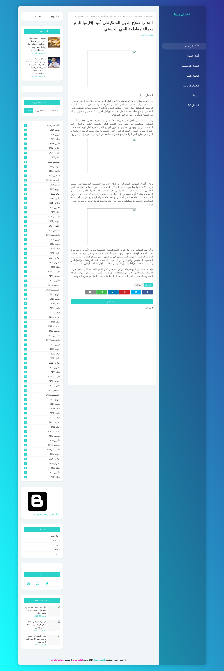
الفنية (57, 549)
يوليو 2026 (42, 130)
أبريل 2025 (42, 198)
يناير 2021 (42, 427)
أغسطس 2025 (42, 180)
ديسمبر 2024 (42, 217)
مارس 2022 (42, 363)
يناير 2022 (42, 372)
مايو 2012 (42, 477)
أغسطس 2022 (42, 340)
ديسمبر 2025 (42, 162)
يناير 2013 (42, 468)
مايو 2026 (42, 139)
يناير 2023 (42, 322)
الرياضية (56, 545)
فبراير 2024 (42, 262)
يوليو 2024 (42, 239)
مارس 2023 (42, 313)
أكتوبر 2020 (42, 440)
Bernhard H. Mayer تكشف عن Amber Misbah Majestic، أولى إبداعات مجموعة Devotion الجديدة (36, 44)
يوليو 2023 (42, 294)
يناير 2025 (42, 212)
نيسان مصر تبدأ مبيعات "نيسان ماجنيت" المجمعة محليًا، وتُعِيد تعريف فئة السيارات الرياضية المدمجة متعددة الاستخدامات (35, 66)
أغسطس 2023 (42, 290)
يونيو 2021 (42, 404)
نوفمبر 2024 (42, 221)
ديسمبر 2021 (42, 376)
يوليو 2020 (42, 454)
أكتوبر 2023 (42, 281)
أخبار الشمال (54, 536)
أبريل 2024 (42, 253)
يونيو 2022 (42, 349)
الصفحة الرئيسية (146, 16)
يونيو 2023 (42, 299)
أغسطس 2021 (42, 395)
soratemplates (57, 660)
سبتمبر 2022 (42, 335)
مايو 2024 (42, 249)
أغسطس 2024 (42, 235)
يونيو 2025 (42, 189)
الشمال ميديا (182, 14)
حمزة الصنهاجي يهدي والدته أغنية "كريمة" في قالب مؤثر (36, 639)
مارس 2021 (42, 418)
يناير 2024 (42, 267)
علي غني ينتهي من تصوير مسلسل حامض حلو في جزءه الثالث (35, 610)
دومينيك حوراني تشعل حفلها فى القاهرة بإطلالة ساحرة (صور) (35, 624)
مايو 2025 (42, 194)
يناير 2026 (42, 157)
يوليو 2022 (42, 344)
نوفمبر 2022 (42, 331)
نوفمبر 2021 (42, 381)
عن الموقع (55, 16)
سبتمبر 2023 (42, 285)
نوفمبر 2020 (42, 436)
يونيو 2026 (42, 134)
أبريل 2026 (42, 144)
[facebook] (56, 583)
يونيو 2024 (42, 244)
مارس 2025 (42, 203)
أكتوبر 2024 (42, 226)
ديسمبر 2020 (42, 431)
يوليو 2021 (42, 399)
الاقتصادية (55, 540)
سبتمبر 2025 (42, 175)
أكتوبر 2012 (42, 472)
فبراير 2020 (42, 463)
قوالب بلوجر (77, 660)
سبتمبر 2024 (42, 230)
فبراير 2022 (42, 367)
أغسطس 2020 (42, 450)
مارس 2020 (42, 459)
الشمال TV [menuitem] (193, 105)
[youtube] (28, 583)
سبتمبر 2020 (42, 445)
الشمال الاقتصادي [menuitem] (190, 66)
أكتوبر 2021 (42, 386)
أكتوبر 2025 (42, 171)
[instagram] (37, 583)
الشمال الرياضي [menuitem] (191, 85)
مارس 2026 (42, 148)
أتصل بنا (38, 16)
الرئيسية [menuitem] (189, 46)
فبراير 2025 (42, 207)
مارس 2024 (42, 258)
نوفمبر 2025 (42, 166)
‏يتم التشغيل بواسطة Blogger (47, 514)
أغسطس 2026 (42, 125)
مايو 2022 (42, 354)
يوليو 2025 (42, 185)
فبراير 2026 (42, 153)
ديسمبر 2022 (42, 326)
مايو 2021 (42, 408)
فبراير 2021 (42, 422)
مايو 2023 (42, 303)
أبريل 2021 (42, 413)
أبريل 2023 (42, 308)
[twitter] (47, 583)
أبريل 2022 (42, 358)
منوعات (136, 16)
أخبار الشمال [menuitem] (192, 56)
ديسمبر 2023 (42, 271)
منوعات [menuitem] (195, 95)
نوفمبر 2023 (42, 276)
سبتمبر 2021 (42, 390)
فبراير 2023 (42, 317)
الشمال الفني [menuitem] (192, 75)
